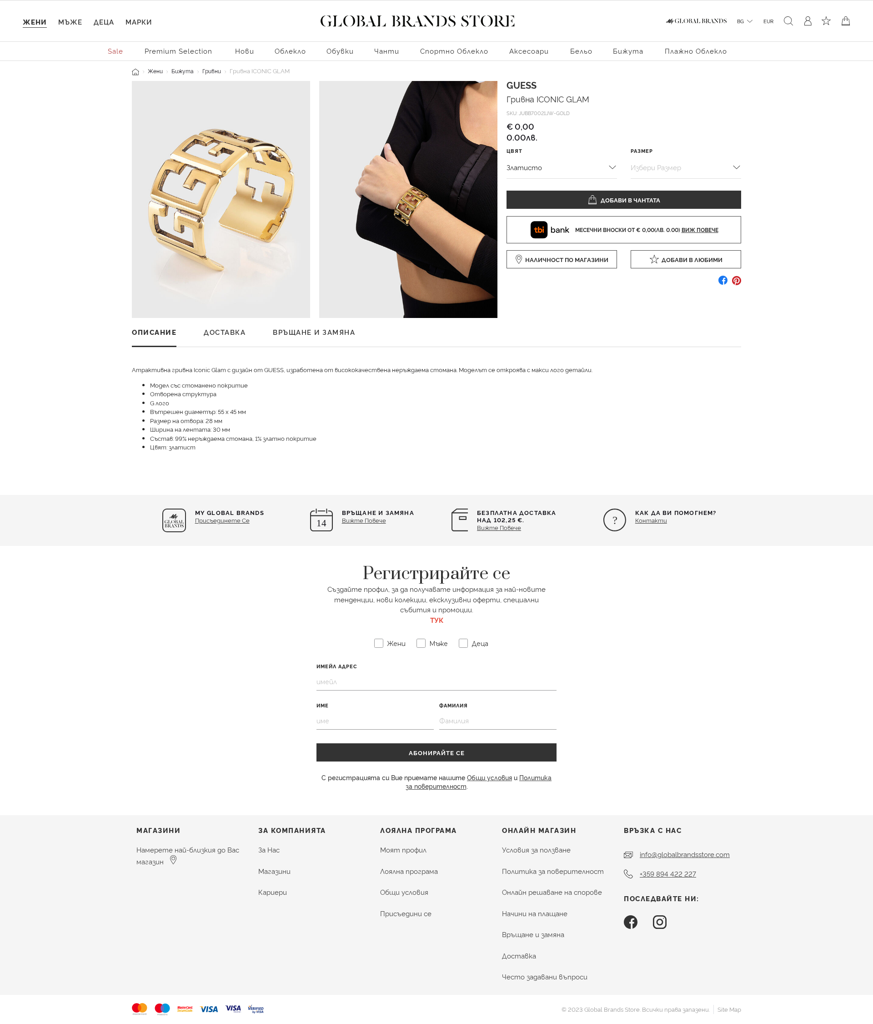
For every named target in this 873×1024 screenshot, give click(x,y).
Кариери (272, 892)
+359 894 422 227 (668, 873)
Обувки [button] (340, 50)
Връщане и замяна (533, 934)
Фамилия (453, 705)
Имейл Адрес (336, 666)
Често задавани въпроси (544, 976)
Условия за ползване (536, 849)
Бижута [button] (628, 50)
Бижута (182, 71)
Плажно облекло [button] (696, 50)
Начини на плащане (534, 913)
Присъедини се (405, 913)
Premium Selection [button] (178, 50)
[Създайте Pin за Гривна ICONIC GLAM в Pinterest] (736, 284)
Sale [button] (115, 50)
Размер (642, 150)
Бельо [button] (581, 50)
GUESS (522, 84)
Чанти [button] (386, 50)
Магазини (274, 871)
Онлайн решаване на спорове (552, 892)
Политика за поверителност (553, 871)
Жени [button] (35, 21)
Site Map (729, 1009)
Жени (155, 71)
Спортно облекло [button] (454, 50)
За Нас (269, 849)
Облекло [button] (290, 50)
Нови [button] (244, 50)
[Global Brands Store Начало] (418, 19)
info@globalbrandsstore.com (685, 854)
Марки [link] (138, 21)
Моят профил (403, 849)
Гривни (211, 71)
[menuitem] (116, 50)
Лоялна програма (409, 871)
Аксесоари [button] (529, 50)
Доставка (519, 955)
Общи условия (489, 777)
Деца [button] (104, 21)
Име (322, 705)
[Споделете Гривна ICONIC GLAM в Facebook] (723, 284)
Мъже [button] (70, 21)
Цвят (514, 150)
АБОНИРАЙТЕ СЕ (437, 752)
